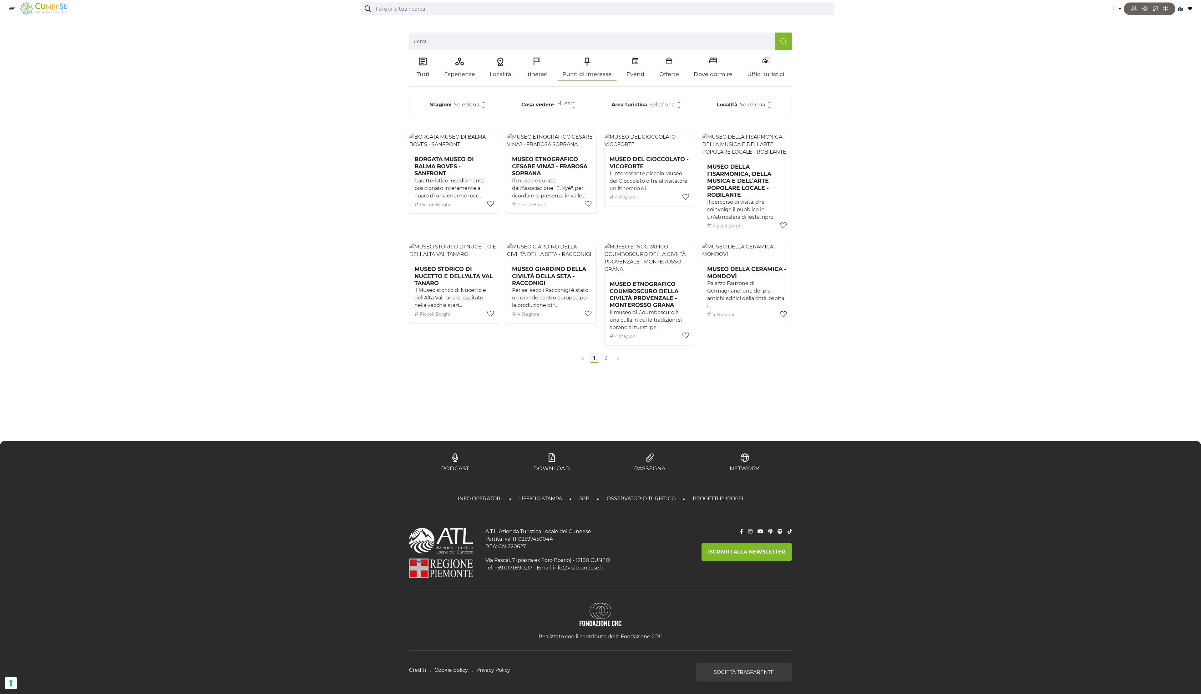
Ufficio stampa (541, 499)
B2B (585, 499)
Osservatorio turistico (642, 499)
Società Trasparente (744, 672)
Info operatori (480, 499)
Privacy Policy (493, 670)
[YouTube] (760, 531)
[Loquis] (770, 531)
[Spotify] (780, 531)
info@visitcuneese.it (578, 568)
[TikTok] (790, 531)
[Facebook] (741, 531)
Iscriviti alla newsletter (746, 552)
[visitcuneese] (43, 9)
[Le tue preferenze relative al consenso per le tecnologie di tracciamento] (11, 683)
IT (1114, 9)
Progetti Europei (718, 499)
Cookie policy (451, 670)
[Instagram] (750, 531)
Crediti (417, 670)
